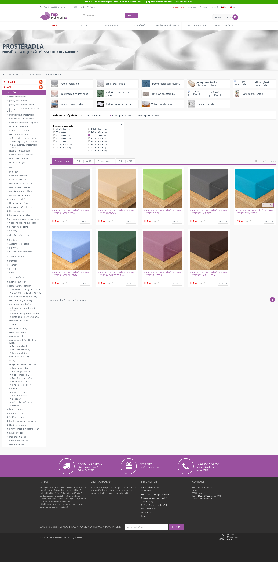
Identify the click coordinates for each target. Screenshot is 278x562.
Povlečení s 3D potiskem (21, 207)
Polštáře (13, 240)
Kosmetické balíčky (18, 440)
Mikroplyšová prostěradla (21, 114)
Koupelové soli (16, 432)
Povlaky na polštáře (18, 226)
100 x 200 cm (63, 144)
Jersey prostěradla (18, 100)
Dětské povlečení (17, 211)
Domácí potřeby (224, 25)
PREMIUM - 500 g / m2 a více (26, 289)
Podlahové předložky (19, 356)
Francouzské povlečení (20, 187)
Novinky (82, 25)
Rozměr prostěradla (122, 115)
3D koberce (17, 405)
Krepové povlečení (18, 179)
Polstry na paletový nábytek (22, 421)
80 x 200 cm (62, 135)
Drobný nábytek (17, 409)
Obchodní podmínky (150, 487)
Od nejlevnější (104, 161)
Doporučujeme (62, 161)
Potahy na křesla (20, 346)
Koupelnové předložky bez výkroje (24, 309)
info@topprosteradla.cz (208, 498)
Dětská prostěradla (18, 134)
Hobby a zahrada (17, 425)
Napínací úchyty (17, 162)
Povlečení (139, 25)
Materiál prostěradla (94, 115)
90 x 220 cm (62, 141)
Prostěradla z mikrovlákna (21, 118)
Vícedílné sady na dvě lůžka (22, 222)
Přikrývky (13, 247)
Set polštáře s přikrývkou (21, 251)
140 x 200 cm (98, 132)
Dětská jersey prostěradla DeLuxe (23, 146)
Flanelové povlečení (18, 203)
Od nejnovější (84, 161)
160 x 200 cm (98, 141)
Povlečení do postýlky (19, 215)
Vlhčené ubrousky (20, 381)
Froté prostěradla (17, 96)
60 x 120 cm (62, 129)
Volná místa (146, 490)
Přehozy (13, 230)
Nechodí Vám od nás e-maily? (154, 498)
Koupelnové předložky (20, 304)
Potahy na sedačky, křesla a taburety (21, 341)
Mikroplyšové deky (18, 328)
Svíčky (12, 360)
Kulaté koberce (19, 395)
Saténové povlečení (18, 199)
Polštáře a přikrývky (167, 25)
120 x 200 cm (63, 147)
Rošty (11, 272)
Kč (225, 7)
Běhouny (16, 398)
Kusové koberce (19, 392)
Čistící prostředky (20, 374)
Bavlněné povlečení (18, 175)
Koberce (13, 388)
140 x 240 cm (98, 138)
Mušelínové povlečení (19, 195)
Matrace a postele (196, 25)
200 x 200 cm (98, 147)
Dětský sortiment (17, 436)
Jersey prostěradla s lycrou (22, 104)
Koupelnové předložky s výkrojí (27, 313)
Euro (234, 7)
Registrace (191, 7)
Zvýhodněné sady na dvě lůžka (24, 219)
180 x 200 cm (98, 144)
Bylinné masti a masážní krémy (24, 428)
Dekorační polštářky (18, 320)
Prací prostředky (20, 368)
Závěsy (12, 324)
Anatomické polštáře (19, 243)
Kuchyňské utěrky (17, 281)
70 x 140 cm (62, 132)
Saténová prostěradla (19, 130)
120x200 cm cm (99, 129)
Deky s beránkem (17, 332)
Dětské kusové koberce (23, 402)
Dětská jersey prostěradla (24, 141)
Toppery (13, 264)
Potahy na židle (16, 336)
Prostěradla (111, 25)
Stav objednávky (148, 508)
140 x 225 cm (98, 135)
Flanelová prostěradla (19, 126)
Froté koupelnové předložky (25, 316)
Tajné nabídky (178, 7)
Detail (83, 221)
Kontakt (214, 7)
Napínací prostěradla (19, 150)
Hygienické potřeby (21, 384)
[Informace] (88, 222)
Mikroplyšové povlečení (20, 183)
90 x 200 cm (63, 138)
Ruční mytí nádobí (21, 371)
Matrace (13, 260)
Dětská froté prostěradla (24, 138)
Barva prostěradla (149, 115)
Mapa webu (146, 512)
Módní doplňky (16, 444)
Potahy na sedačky (21, 349)
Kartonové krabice (18, 413)
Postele (12, 268)
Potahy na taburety (21, 353)
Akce (54, 25)
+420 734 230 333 (50, 7)
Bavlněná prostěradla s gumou (24, 122)
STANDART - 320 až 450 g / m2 (26, 292)
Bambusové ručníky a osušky (23, 296)
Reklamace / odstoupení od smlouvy (157, 494)
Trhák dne (12, 82)
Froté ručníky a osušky (20, 285)
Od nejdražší (125, 161)
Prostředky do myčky (22, 378)
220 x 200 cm (98, 150)
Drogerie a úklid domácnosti (23, 364)
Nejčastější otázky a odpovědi (154, 505)
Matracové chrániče (18, 158)
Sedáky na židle (16, 417)
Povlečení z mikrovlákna (20, 191)
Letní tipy (13, 171)
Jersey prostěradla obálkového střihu (23, 109)
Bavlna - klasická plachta (21, 154)
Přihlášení (204, 7)
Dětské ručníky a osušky (20, 300)
